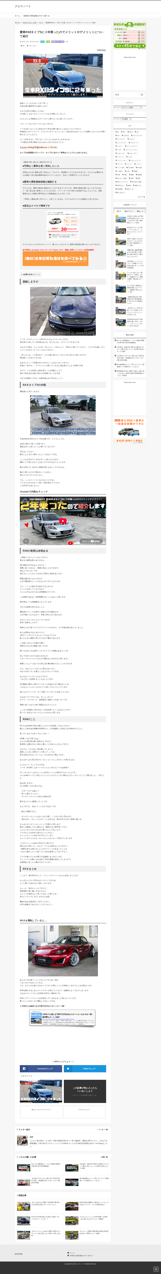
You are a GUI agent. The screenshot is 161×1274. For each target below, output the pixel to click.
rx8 (23, 46)
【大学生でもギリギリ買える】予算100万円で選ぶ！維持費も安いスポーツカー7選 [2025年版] (130, 358)
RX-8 (41, 23)
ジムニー (120, 146)
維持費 (140, 175)
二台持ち (120, 171)
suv (118, 135)
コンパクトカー (121, 142)
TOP (18, 23)
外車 (118, 175)
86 (118, 132)
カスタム (132, 139)
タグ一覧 (142, 197)
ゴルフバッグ (135, 142)
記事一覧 (105, 1157)
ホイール (120, 164)
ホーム (17, 16)
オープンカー (121, 139)
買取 (138, 178)
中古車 (140, 167)
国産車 (135, 171)
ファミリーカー (121, 160)
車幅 (129, 185)
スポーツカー (32, 46)
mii (67, 41)
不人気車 (131, 167)
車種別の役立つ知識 (29, 23)
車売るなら (120, 185)
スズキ (119, 150)
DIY (124, 132)
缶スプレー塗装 (121, 178)
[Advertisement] (63, 1042)
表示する (36, 274)
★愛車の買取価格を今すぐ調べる (36, 16)
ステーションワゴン (131, 150)
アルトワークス (137, 135)
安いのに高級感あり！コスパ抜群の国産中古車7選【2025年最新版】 (130, 341)
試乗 (48, 41)
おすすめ (126, 135)
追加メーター (131, 189)
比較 (125, 175)
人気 (128, 171)
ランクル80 (120, 167)
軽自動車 (120, 189)
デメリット (120, 157)
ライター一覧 (103, 1129)
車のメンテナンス (122, 182)
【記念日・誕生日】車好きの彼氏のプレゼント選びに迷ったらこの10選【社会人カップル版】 (131, 349)
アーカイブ (117, 119)
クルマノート (23, 6)
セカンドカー (133, 153)
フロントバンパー (136, 160)
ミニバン (129, 164)
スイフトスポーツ (132, 146)
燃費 (132, 175)
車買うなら (138, 185)
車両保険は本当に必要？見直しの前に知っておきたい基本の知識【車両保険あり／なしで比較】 (130, 373)
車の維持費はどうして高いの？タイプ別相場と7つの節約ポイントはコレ (130, 366)
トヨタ (130, 157)
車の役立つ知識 (136, 182)
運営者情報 (18, 1254)
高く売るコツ (121, 192)
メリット (138, 164)
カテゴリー (117, 107)
